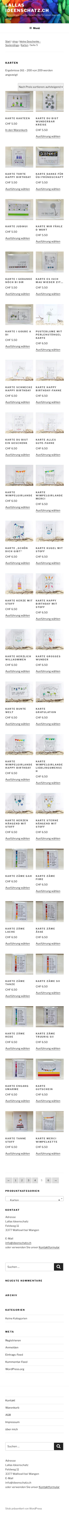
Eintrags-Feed (14, 1354)
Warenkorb (12, 1407)
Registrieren (13, 1340)
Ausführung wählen (48, 136)
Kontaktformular (49, 1247)
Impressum (12, 1422)
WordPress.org (14, 1369)
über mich (11, 1429)
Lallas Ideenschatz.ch (27, 8)
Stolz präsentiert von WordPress (23, 1508)
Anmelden (11, 1347)
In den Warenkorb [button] (16, 130)
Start (8, 41)
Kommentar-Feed (16, 1362)
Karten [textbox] (33, 1200)
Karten (24, 45)
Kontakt (10, 1400)
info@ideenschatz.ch (18, 1243)
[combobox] (34, 1198)
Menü (36, 28)
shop (15, 41)
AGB (8, 1415)
